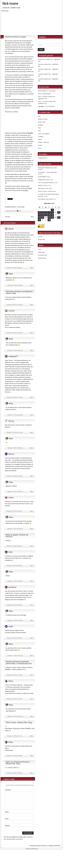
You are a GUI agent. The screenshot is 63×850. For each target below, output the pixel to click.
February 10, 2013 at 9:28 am (15, 285)
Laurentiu (41, 106)
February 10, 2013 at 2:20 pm (14, 565)
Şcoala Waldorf (47, 93)
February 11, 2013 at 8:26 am (15, 491)
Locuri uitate (52, 91)
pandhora (12, 587)
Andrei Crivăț (41, 122)
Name (7, 812)
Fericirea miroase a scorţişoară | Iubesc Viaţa (19, 292)
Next (32, 217)
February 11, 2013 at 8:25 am (15, 448)
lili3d (10, 552)
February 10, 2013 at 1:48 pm (14, 511)
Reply (31, 267)
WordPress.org (42, 258)
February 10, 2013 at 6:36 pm (14, 638)
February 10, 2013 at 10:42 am (14, 332)
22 (52, 217)
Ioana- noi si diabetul (43, 133)
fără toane (10, 3)
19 (42, 217)
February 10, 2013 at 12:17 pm (14, 432)
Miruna (40, 139)
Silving (11, 421)
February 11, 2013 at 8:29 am (15, 581)
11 (39, 215)
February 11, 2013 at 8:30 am (15, 620)
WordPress (44, 845)
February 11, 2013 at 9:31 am (14, 736)
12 (42, 215)
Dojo (39, 130)
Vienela (40, 145)
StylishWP (58, 845)
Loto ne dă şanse (50, 106)
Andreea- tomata (42, 119)
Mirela (30, 188)
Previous (7, 217)
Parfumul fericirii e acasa (15, 37)
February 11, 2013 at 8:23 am (15, 350)
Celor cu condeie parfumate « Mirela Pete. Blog (18, 763)
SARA (10, 626)
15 (52, 215)
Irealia (10, 497)
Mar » (43, 224)
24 (58, 217)
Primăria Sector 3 (43, 158)
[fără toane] (31, 21)
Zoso (39, 148)
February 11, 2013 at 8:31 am (15, 655)
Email (7, 819)
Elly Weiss (25, 190)
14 (49, 215)
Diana (10, 681)
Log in (39, 249)
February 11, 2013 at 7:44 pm (14, 755)
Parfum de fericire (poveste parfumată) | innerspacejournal (19, 662)
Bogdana (40, 125)
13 (46, 215)
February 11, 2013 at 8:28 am (15, 528)
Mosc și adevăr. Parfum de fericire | (17, 536)
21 (49, 217)
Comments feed (42, 255)
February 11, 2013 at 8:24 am (15, 415)
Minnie (11, 454)
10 (58, 212)
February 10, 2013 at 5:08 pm (14, 605)
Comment (8, 790)
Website (7, 825)
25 (39, 220)
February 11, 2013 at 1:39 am (14, 699)
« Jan (39, 224)
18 (39, 217)
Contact (40, 236)
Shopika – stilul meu (43, 142)
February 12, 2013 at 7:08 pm (14, 773)
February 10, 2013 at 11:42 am (14, 397)
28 (49, 220)
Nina (20, 211)
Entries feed (41, 252)
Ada (39, 116)
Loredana (40, 136)
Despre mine (41, 239)
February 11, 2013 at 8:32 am (15, 716)
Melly (10, 742)
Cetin (39, 128)
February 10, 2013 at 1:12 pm (14, 476)
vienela (11, 311)
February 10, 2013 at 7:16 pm (14, 675)
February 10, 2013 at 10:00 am (14, 304)
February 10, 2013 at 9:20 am (14, 267)
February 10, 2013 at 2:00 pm (14, 546)
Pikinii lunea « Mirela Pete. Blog (19, 722)
